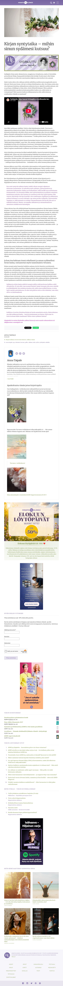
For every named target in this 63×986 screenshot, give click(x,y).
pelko (26, 342)
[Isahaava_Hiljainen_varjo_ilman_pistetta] (31, 841)
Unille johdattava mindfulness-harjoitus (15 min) (23, 793)
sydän (37, 342)
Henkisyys (12, 339)
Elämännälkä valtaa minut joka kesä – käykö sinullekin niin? (44, 901)
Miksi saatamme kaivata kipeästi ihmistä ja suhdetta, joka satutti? (28, 757)
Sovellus (24, 971)
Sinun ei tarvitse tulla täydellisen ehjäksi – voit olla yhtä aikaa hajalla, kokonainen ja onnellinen (17, 901)
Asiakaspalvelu (38, 964)
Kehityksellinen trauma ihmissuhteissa (20, 803)
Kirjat (11, 967)
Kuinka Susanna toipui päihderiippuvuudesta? (22, 812)
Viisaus (33, 339)
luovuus (23, 342)
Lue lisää (10, 379)
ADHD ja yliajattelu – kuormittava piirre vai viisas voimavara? (27, 747)
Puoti (38, 971)
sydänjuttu (42, 342)
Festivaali (52, 964)
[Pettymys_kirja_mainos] (31, 685)
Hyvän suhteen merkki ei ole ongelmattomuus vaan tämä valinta (43, 937)
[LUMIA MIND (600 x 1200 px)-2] (31, 586)
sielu (34, 342)
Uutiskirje (38, 967)
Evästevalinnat (11, 977)
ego (14, 342)
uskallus (47, 342)
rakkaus (30, 342)
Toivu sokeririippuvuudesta (17, 798)
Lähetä (36, 327)
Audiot (11, 964)
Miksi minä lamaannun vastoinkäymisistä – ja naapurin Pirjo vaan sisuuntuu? (32, 774)
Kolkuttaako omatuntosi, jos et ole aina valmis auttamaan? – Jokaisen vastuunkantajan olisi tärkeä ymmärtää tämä (16, 938)
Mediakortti (52, 967)
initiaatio (17, 342)
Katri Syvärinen (8, 905)
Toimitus (52, 971)
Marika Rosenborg (37, 939)
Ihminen (24, 339)
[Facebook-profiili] (20, 353)
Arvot (25, 964)
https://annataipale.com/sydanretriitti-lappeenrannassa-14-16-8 (26, 495)
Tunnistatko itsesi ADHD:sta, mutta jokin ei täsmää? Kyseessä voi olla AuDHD (32, 755)
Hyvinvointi (18, 339)
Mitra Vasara (36, 903)
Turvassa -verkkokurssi (17, 463)
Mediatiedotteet (11, 971)
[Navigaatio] (57, 3)
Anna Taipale (10, 335)
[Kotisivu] (16, 353)
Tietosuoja (11, 974)
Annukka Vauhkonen (9, 943)
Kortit (25, 967)
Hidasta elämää (25, 2)
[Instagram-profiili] (23, 353)
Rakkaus (29, 339)
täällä (13, 956)
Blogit (7, 339)
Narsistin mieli (13, 807)
